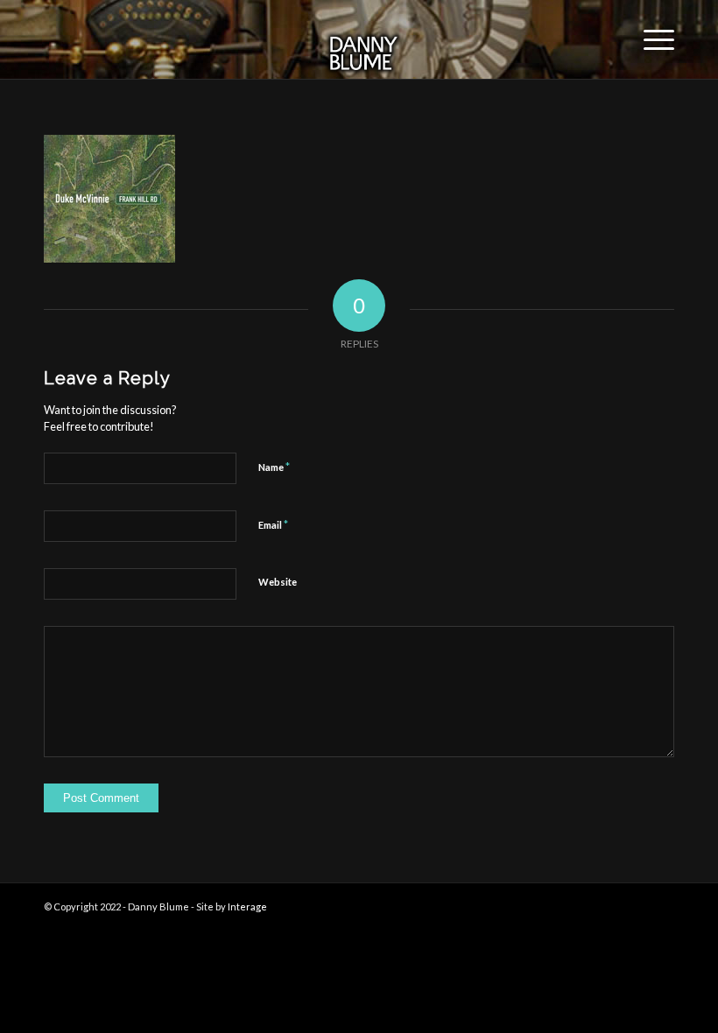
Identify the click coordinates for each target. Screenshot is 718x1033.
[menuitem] (650, 39)
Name (274, 467)
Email (273, 524)
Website (277, 581)
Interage (247, 906)
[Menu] (650, 39)
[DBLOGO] (359, 39)
